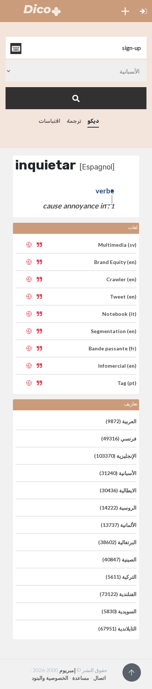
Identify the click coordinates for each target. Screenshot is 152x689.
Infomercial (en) (117, 366)
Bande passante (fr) (113, 348)
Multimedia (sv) (117, 245)
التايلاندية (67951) (117, 628)
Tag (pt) (127, 383)
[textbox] (76, 47)
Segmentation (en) (114, 331)
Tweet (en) (123, 296)
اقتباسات (50, 121)
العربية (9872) (121, 421)
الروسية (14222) (118, 507)
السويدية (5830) (119, 611)
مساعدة (80, 678)
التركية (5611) (121, 577)
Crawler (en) (121, 279)
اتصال (99, 678)
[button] (125, 11)
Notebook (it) (119, 314)
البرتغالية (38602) (117, 542)
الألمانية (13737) (119, 525)
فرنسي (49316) (119, 438)
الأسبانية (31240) (118, 473)
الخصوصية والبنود (50, 678)
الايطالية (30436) (118, 490)
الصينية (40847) (119, 559)
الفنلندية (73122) (118, 594)
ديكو (93, 121)
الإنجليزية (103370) (115, 456)
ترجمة (74, 121)
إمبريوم (67, 670)
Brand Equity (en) (115, 262)
